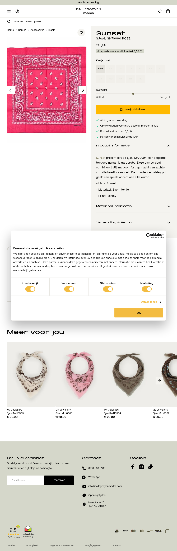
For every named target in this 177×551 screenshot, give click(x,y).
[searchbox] (92, 22)
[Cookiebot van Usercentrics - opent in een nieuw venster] (148, 235)
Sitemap (117, 545)
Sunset (100, 158)
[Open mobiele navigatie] (9, 11)
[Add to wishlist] (81, 32)
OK (139, 312)
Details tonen (149, 301)
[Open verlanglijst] (160, 11)
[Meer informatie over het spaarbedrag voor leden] (141, 51)
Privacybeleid (32, 545)
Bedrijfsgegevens (93, 545)
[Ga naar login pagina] (17, 11)
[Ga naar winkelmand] (168, 11)
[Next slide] (159, 380)
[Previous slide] (17, 380)
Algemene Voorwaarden (61, 545)
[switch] (69, 289)
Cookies (11, 545)
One (100, 69)
